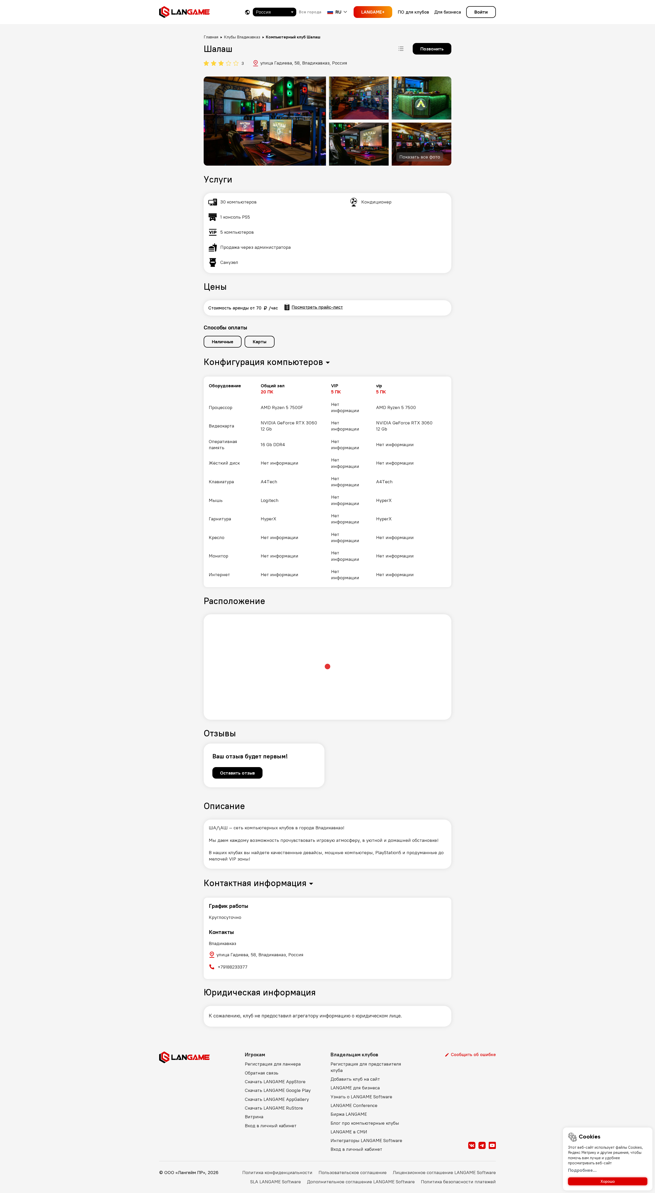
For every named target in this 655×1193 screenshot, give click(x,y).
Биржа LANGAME (349, 1114)
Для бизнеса (447, 12)
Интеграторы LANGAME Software (366, 1140)
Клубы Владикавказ (242, 36)
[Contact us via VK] (471, 1145)
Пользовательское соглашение (353, 1172)
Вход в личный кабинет (271, 1125)
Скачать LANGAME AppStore (275, 1081)
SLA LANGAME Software (275, 1182)
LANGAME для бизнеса (355, 1088)
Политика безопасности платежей (458, 1182)
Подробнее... (582, 1170)
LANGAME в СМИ (349, 1132)
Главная (211, 36)
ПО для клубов (413, 12)
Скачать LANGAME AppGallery (277, 1099)
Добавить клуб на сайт (355, 1079)
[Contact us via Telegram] (482, 1145)
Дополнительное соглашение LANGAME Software (361, 1182)
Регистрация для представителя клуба (366, 1067)
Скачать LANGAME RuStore (274, 1108)
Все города (310, 11)
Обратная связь (261, 1073)
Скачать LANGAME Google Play (278, 1090)
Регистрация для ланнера (273, 1064)
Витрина (254, 1117)
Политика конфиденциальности (277, 1172)
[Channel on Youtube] (492, 1145)
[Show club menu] (401, 48)
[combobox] (274, 12)
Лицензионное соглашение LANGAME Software (444, 1172)
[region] (327, 482)
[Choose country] (247, 12)
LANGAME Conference (354, 1105)
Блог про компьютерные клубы (365, 1123)
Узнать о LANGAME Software (361, 1097)
